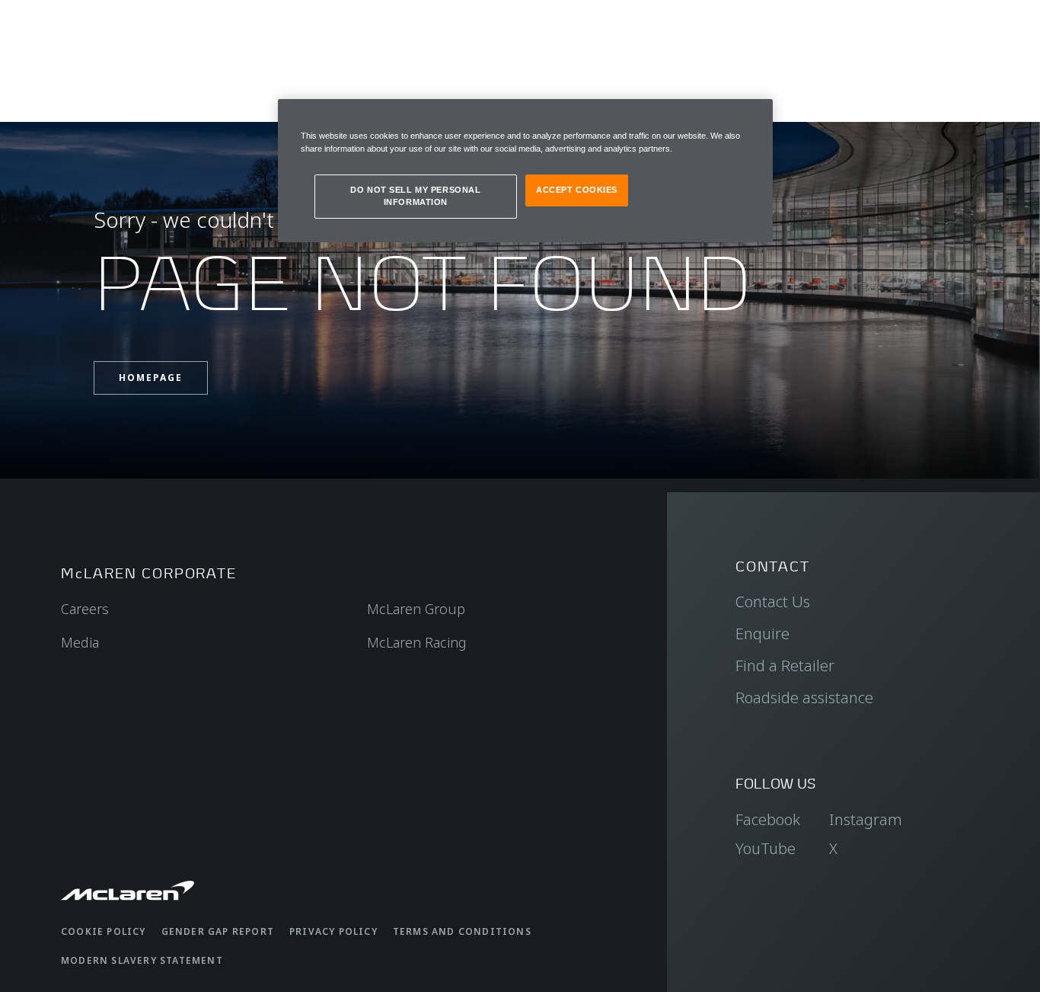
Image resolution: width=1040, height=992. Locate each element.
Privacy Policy (333, 931)
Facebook (767, 819)
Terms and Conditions (462, 931)
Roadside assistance (804, 697)
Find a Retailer (784, 665)
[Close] (751, 117)
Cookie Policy (103, 931)
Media (80, 642)
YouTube (765, 848)
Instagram (865, 819)
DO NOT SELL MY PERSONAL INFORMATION (415, 195)
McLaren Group (416, 609)
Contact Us (772, 601)
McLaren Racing (417, 642)
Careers (85, 609)
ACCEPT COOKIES (576, 189)
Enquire (762, 633)
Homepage (151, 377)
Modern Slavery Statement (142, 960)
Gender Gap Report (217, 931)
